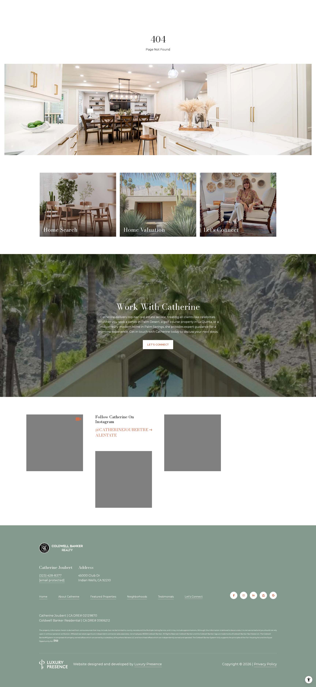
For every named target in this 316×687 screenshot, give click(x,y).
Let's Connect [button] (158, 344)
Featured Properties (103, 596)
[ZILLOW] (263, 595)
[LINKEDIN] (253, 595)
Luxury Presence (148, 664)
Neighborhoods (137, 596)
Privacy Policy (265, 664)
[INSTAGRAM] (243, 595)
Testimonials (166, 596)
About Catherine (68, 596)
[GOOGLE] (273, 595)
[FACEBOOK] (233, 595)
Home (43, 596)
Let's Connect (194, 596)
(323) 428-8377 (50, 575)
